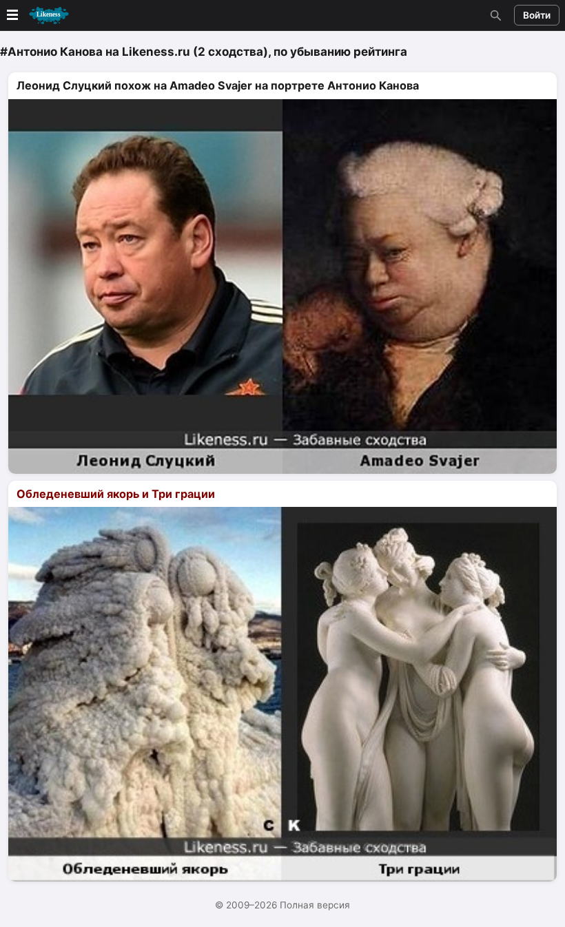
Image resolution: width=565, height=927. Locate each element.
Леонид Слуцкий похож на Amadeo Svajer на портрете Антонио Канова (218, 85)
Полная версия (315, 904)
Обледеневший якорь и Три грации (116, 494)
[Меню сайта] (36, 15)
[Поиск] (494, 15)
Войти (537, 15)
